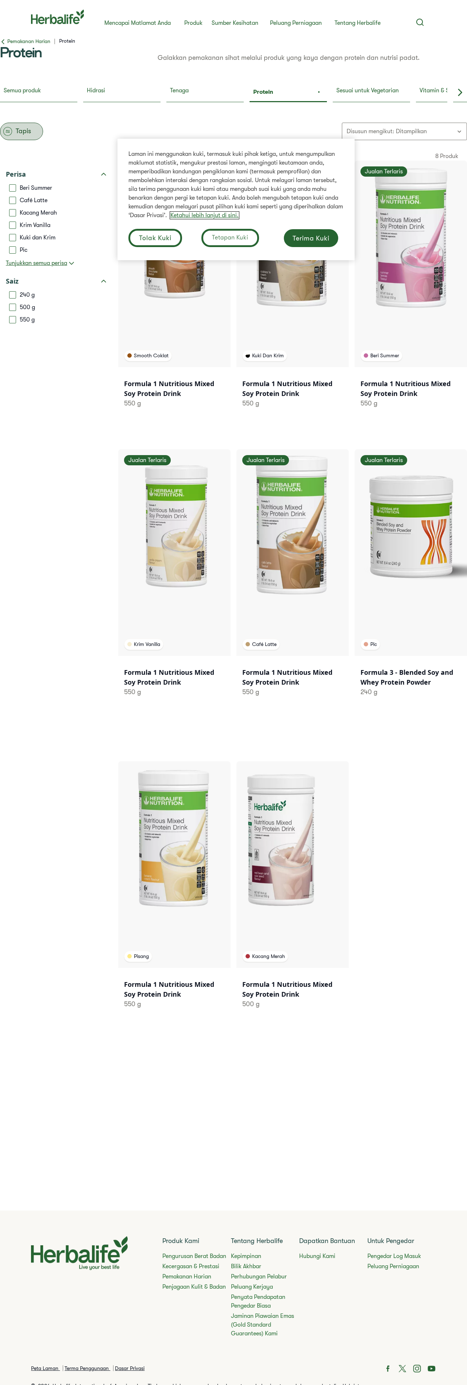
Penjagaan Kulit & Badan (194, 1287)
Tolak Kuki (155, 238)
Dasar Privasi (129, 1368)
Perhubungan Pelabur (259, 1276)
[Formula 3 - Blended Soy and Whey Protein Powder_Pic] (411, 582)
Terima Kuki (311, 238)
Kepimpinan (246, 1256)
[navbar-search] (420, 22)
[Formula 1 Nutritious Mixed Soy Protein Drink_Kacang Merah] (292, 894)
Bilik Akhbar (246, 1266)
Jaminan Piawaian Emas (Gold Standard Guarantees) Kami (262, 1325)
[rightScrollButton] (460, 92)
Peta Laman (45, 1368)
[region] (236, 199)
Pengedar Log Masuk (394, 1256)
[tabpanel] (233, 586)
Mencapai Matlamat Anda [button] (137, 23)
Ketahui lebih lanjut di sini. (204, 215)
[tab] (38, 92)
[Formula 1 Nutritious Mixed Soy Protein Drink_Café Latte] (292, 582)
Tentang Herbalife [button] (358, 23)
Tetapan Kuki (230, 237)
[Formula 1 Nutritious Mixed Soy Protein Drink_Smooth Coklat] (174, 293)
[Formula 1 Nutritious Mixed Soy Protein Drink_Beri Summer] (411, 293)
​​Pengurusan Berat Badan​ (194, 1256)
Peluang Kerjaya (252, 1287)
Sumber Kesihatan (235, 23)
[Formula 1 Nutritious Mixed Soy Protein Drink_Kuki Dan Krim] (292, 293)
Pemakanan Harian (186, 1276)
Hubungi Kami (317, 1256)
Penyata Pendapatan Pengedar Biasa (258, 1301)
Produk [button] (193, 23)
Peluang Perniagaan (296, 23)
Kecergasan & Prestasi (190, 1266)
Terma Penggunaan (87, 1368)
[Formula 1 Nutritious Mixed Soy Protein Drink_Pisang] (174, 894)
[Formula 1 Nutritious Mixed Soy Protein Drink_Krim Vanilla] (174, 582)
